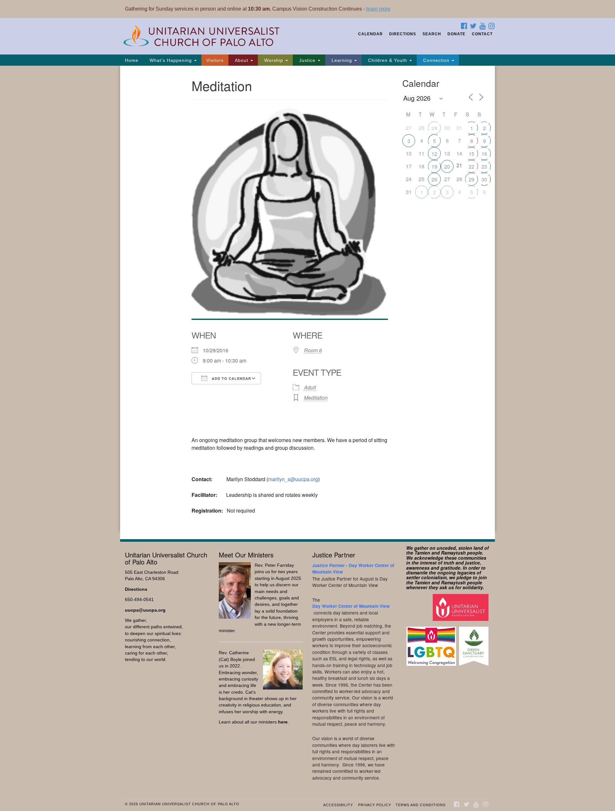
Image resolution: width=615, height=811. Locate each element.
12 (434, 153)
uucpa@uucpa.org (145, 610)
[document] (307, 299)
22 (471, 166)
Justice (307, 60)
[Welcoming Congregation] (432, 642)
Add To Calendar (230, 378)
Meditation (316, 397)
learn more (378, 9)
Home (131, 60)
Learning (342, 60)
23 (484, 166)
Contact (482, 34)
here (283, 722)
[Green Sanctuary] (474, 642)
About (241, 60)
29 (434, 128)
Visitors (215, 60)
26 (434, 179)
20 (447, 166)
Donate (456, 34)
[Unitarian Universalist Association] (461, 607)
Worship (274, 60)
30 (484, 179)
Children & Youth (387, 60)
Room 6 (313, 350)
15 (471, 153)
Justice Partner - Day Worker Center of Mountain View (353, 568)
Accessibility (338, 805)
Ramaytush (453, 552)
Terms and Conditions (421, 805)
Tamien (422, 552)
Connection (436, 60)
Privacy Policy (374, 805)
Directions (402, 34)
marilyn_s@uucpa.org (293, 479)
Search (431, 34)
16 (484, 153)
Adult (310, 387)
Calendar (370, 34)
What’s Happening (170, 60)
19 (434, 166)
